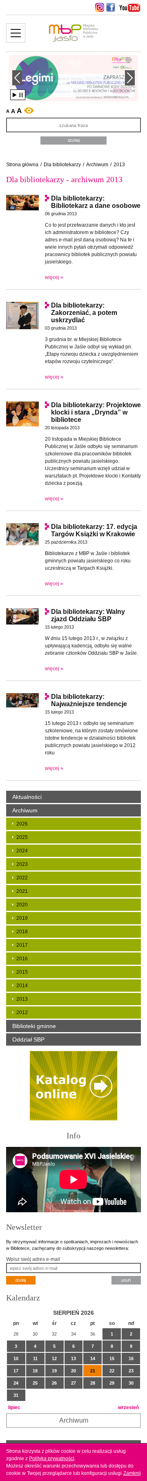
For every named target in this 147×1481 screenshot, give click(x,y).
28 (92, 1383)
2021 (22, 891)
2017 (22, 945)
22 (111, 1370)
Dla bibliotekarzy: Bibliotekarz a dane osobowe (95, 202)
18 (35, 1370)
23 (131, 1370)
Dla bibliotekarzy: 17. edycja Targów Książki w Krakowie (94, 530)
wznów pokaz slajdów (15, 95)
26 (54, 1383)
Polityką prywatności (51, 1458)
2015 (22, 972)
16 (131, 1358)
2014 (22, 985)
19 (54, 1370)
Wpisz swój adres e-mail (33, 1259)
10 (15, 1358)
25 (35, 1383)
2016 (22, 958)
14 (92, 1358)
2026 (22, 824)
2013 (119, 164)
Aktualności (27, 797)
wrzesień (128, 1407)
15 (111, 1358)
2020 (22, 905)
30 (131, 1383)
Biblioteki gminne (34, 1026)
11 (35, 1358)
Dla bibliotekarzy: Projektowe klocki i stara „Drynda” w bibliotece (96, 412)
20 (73, 1370)
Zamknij (132, 1473)
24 (15, 1383)
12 (54, 1358)
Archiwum (97, 164)
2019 (22, 918)
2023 (22, 864)
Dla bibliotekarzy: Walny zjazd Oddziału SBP (88, 615)
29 (111, 1383)
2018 (22, 932)
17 (15, 1370)
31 (15, 1395)
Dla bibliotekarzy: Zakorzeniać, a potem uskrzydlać (84, 312)
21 (92, 1370)
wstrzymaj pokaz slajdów (21, 95)
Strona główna (22, 164)
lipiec (14, 1407)
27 (73, 1383)
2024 (22, 851)
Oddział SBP (28, 1039)
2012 (22, 1012)
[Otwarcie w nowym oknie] (98, 7)
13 (73, 1358)
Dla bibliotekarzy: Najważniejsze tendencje (89, 700)
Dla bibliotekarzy (62, 164)
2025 (22, 837)
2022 (22, 878)
